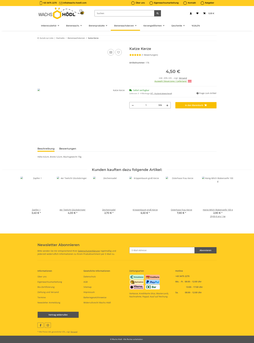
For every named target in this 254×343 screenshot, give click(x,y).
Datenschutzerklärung (89, 250)
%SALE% (196, 25)
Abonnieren (205, 250)
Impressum (89, 292)
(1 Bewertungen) (150, 54)
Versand (183, 78)
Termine (41, 297)
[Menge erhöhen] (167, 105)
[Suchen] (157, 13)
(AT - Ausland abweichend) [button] (161, 93)
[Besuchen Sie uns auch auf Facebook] (40, 325)
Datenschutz (89, 276)
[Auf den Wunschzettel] (118, 52)
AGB (85, 281)
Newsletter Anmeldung (48, 302)
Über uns (140, 2)
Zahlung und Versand (48, 292)
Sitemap (87, 287)
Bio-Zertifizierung (46, 287)
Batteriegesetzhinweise (94, 297)
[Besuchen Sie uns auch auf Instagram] (48, 325)
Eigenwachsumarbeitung (166, 2)
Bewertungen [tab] (67, 148)
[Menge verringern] (132, 105)
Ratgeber (209, 2)
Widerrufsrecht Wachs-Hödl (97, 302)
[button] (191, 13)
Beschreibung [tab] (46, 148)
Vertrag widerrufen (58, 314)
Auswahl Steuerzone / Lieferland (170, 81)
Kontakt (192, 2)
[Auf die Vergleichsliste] (111, 52)
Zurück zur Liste (46, 38)
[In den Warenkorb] (39, 45)
